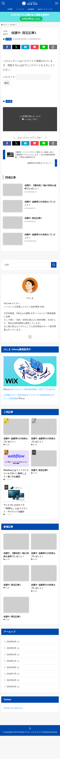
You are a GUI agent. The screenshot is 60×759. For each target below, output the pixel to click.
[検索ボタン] (3, 3)
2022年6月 (13, 680)
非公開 (8, 39)
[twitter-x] (30, 337)
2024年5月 (13, 648)
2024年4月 (13, 654)
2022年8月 (13, 667)
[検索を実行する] (54, 265)
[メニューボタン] (56, 3)
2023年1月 (13, 661)
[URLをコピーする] (53, 47)
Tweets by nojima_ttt (12, 708)
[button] (7, 47)
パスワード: (9, 77)
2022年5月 (13, 686)
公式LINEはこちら (31, 19)
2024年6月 (13, 641)
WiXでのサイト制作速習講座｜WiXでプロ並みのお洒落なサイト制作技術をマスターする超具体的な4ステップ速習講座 (29, 394)
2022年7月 (13, 673)
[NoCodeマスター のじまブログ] (30, 3)
